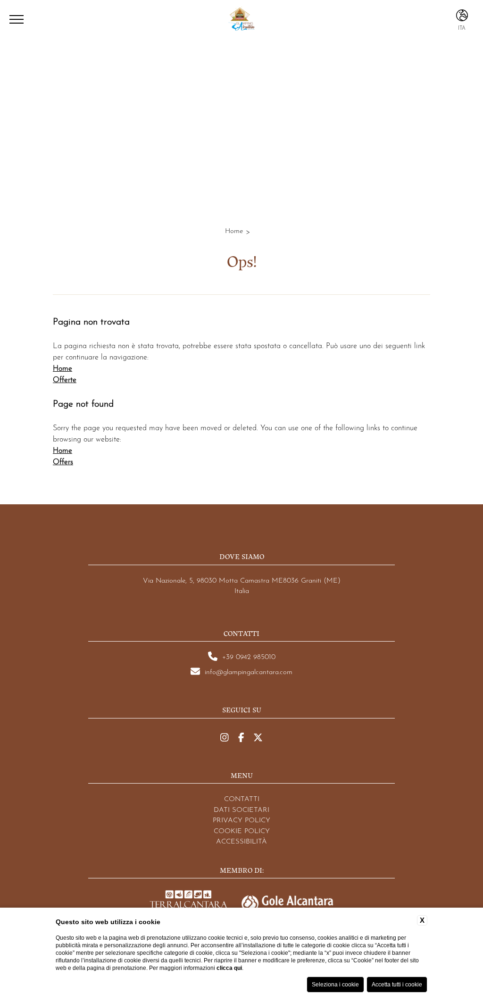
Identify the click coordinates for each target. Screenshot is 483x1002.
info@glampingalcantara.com (248, 671)
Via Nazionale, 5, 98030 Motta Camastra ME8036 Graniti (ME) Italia (242, 585)
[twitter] (258, 737)
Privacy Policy (241, 819)
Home (234, 230)
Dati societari (241, 809)
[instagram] (224, 737)
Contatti (241, 798)
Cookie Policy (242, 830)
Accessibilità (241, 840)
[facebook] (241, 737)
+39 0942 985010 (248, 656)
